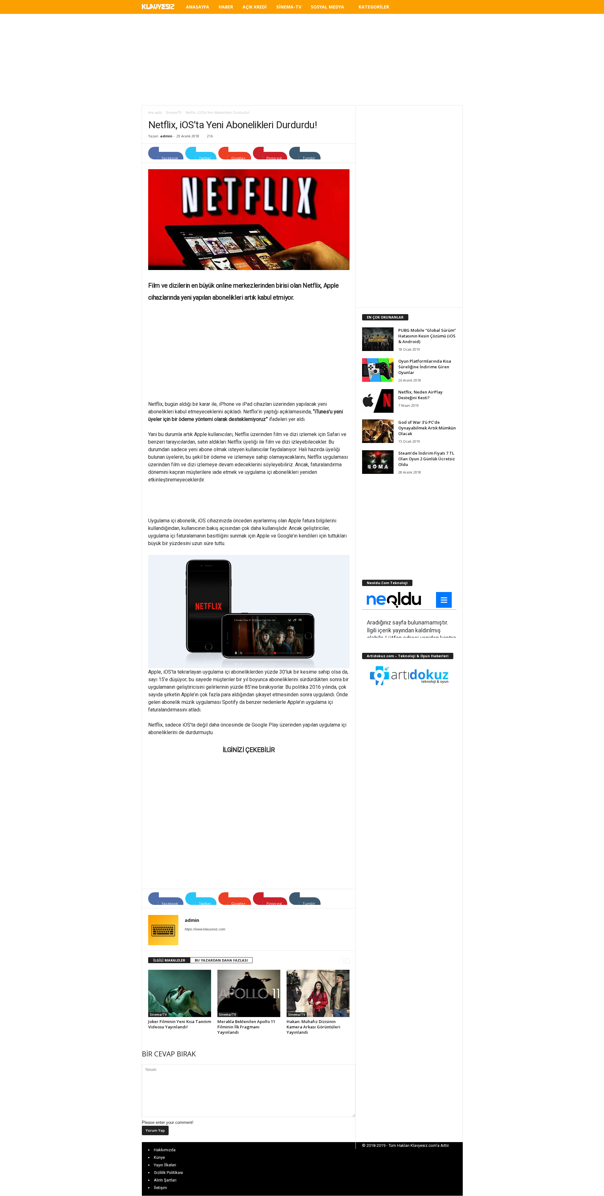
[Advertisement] (302, 59)
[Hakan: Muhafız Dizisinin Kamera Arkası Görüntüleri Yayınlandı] (318, 993)
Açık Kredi (255, 7)
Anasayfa (197, 7)
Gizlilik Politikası (168, 1172)
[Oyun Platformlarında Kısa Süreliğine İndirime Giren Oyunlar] (378, 370)
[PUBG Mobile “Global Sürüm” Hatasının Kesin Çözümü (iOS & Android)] (378, 339)
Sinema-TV (288, 7)
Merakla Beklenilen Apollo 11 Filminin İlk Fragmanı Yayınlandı (246, 1027)
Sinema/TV (174, 112)
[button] (453, 8)
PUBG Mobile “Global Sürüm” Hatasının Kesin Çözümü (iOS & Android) (427, 335)
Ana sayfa (155, 112)
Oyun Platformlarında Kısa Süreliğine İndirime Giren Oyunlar (424, 366)
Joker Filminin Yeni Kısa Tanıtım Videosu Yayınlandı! (179, 1024)
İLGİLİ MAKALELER (169, 960)
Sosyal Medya (327, 7)
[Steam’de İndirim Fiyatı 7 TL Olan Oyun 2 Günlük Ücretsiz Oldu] (378, 462)
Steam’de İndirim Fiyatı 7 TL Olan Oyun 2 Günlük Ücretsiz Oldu (426, 458)
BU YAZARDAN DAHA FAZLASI (221, 960)
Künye (159, 1157)
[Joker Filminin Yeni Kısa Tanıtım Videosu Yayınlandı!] (179, 993)
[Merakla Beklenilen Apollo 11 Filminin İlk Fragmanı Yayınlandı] (248, 993)
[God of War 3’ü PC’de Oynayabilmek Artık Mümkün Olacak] (378, 431)
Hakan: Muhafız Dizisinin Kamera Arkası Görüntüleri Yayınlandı (313, 1027)
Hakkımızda (165, 1149)
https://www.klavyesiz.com (205, 929)
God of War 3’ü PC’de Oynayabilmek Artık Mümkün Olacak (427, 427)
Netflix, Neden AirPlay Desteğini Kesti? (420, 394)
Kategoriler (374, 7)
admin (166, 136)
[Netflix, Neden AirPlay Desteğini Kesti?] (378, 401)
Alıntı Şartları (165, 1180)
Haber (226, 7)
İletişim (160, 1187)
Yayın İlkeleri (165, 1165)
